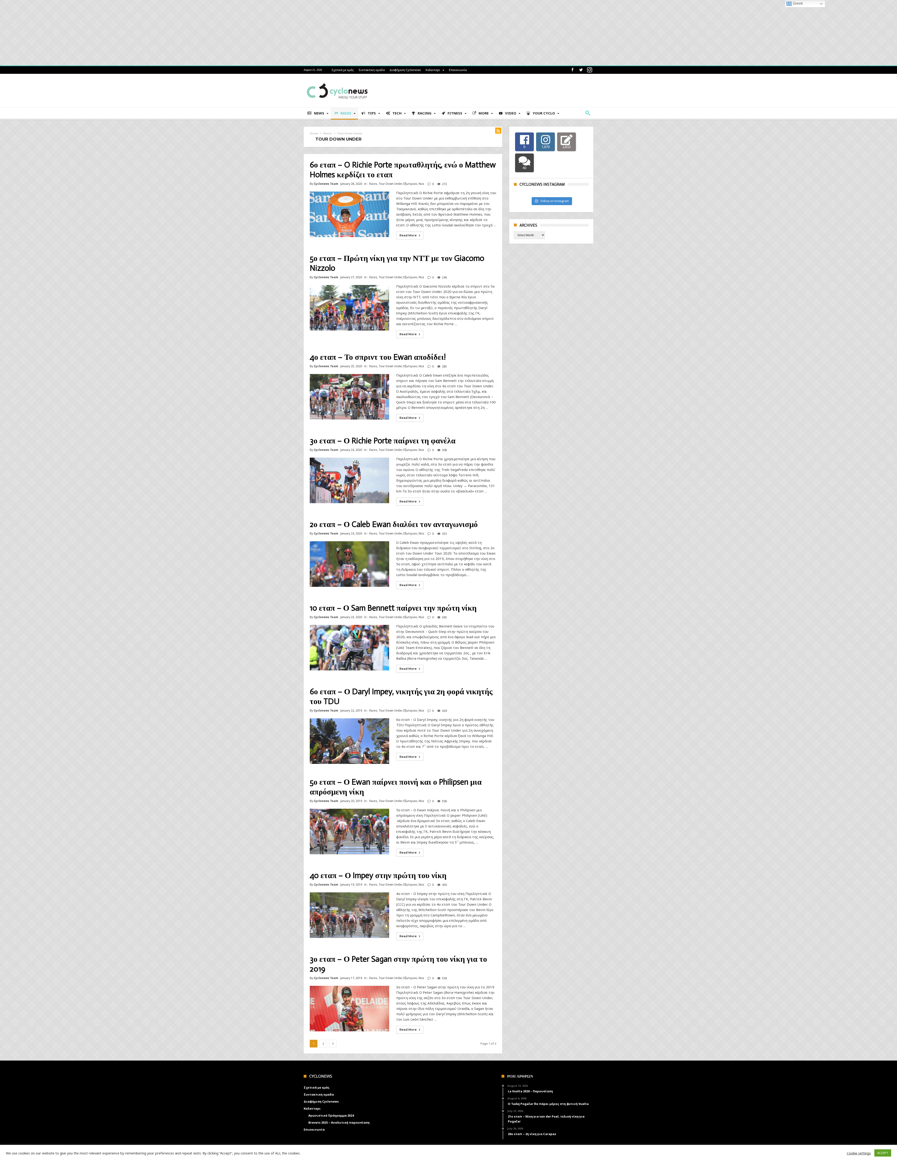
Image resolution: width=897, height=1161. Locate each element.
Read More (408, 235)
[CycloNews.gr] (337, 81)
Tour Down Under (390, 184)
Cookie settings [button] (859, 1153)
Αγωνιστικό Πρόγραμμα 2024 (331, 1115)
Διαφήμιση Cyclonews (405, 70)
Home (314, 133)
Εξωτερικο (410, 184)
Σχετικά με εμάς (342, 70)
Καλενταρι (433, 70)
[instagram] (589, 70)
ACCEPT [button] (882, 1153)
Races (327, 133)
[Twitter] (581, 70)
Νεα (421, 184)
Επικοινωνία (458, 70)
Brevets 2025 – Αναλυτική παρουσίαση (339, 1122)
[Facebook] (572, 70)
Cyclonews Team (326, 184)
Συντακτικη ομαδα (372, 70)
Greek (797, 3)
